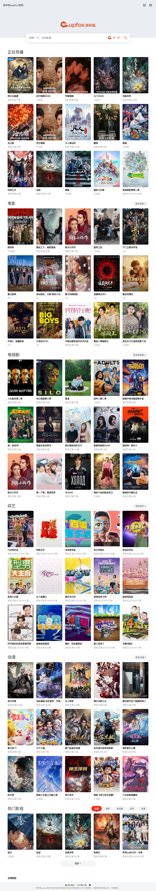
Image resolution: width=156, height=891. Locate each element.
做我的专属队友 (129, 492)
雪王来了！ (13, 748)
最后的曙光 (127, 294)
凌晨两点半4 (100, 294)
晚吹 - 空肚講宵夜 (73, 643)
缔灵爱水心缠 (128, 748)
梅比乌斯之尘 (100, 701)
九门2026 (99, 96)
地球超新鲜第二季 (131, 190)
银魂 (124, 143)
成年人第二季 (100, 398)
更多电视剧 (138, 355)
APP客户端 (81, 885)
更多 (77, 863)
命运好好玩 (127, 550)
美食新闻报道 (42, 643)
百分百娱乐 (99, 550)
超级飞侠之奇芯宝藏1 (104, 795)
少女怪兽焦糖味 (129, 795)
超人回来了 (99, 643)
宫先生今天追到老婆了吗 (134, 341)
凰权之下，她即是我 (45, 247)
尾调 (67, 398)
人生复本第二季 (15, 398)
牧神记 (97, 852)
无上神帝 (69, 701)
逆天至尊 (12, 701)
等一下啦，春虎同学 (45, 492)
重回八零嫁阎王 (101, 341)
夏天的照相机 (71, 294)
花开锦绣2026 (43, 96)
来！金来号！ (14, 445)
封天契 (11, 795)
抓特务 (11, 247)
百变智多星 (70, 550)
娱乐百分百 (70, 596)
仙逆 (38, 190)
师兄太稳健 (13, 96)
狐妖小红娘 (99, 190)
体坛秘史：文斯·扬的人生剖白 (49, 294)
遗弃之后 (98, 247)
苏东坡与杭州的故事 (103, 748)
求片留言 (71, 885)
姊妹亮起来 (127, 596)
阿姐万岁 (40, 550)
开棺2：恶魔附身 (16, 341)
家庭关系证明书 (43, 445)
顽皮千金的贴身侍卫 (103, 492)
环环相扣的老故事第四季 (19, 643)
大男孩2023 (42, 341)
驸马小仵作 (70, 247)
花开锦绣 (40, 143)
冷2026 (69, 492)
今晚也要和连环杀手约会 (77, 341)
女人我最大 (41, 596)
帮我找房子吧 (100, 596)
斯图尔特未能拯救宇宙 (133, 398)
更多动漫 (139, 657)
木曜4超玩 (127, 643)
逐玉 (10, 852)
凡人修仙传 (70, 143)
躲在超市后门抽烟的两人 (134, 701)
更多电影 (139, 203)
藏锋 (96, 143)
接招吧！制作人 (129, 445)
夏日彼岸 (12, 294)
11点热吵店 (13, 550)
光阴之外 (12, 190)
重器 (67, 190)
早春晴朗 (69, 96)
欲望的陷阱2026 (102, 445)
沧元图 (11, 143)
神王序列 (69, 795)
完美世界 (126, 96)
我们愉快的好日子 (73, 445)
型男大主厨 (13, 596)
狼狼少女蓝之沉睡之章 (47, 795)
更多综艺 (139, 506)
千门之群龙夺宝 (129, 247)
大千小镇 (40, 748)
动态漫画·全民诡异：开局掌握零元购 (49, 701)
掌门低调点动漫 (72, 748)
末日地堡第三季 (43, 398)
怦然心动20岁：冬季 (132, 852)
